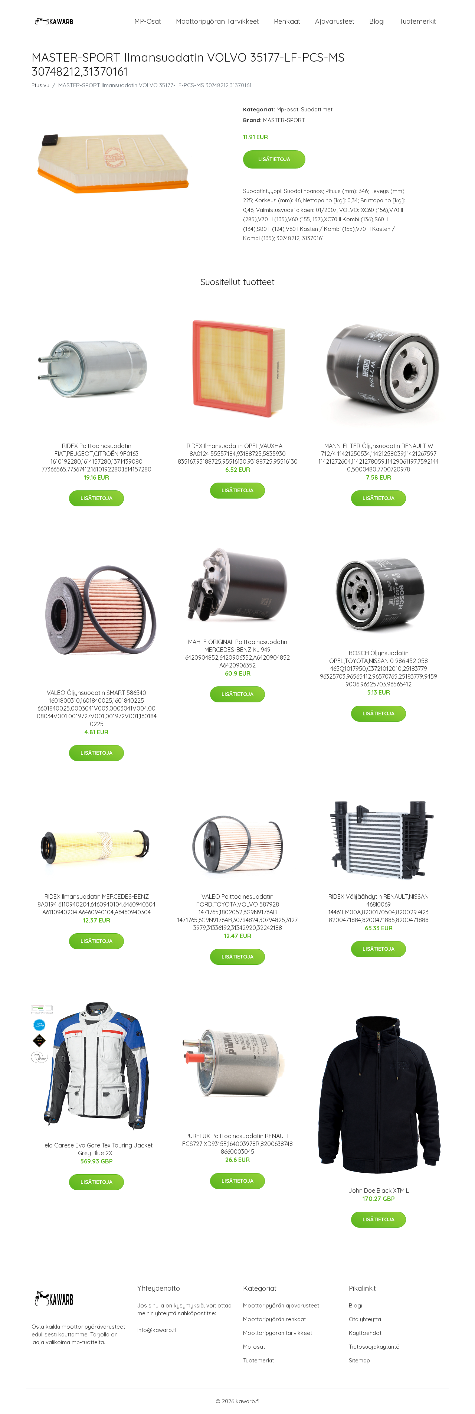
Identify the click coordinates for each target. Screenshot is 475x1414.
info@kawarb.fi (156, 1329)
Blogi (376, 21)
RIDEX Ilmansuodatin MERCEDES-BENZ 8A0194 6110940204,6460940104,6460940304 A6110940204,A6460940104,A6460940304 (96, 904)
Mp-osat (287, 109)
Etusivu (40, 85)
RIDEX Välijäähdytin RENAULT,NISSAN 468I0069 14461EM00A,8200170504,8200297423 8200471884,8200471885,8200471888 (378, 908)
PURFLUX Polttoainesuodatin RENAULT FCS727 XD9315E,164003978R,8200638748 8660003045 (237, 1143)
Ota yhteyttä (365, 1319)
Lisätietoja (274, 159)
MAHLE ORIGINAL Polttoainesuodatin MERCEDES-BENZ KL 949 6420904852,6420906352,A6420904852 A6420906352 (237, 653)
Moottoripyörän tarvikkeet (217, 21)
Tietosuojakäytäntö (374, 1346)
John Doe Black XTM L (378, 1190)
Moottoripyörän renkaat (274, 1319)
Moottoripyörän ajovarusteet (281, 1305)
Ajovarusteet (334, 21)
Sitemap (359, 1360)
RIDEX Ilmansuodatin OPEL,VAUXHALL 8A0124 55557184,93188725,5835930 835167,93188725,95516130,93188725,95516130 (238, 453)
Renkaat (287, 21)
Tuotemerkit (417, 21)
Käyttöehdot (365, 1332)
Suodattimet (316, 109)
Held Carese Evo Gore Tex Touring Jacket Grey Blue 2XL (96, 1149)
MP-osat (147, 21)
